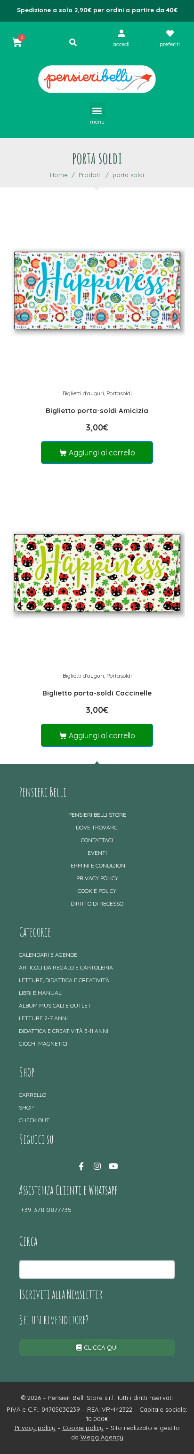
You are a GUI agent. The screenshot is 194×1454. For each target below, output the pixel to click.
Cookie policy (97, 890)
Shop (26, 1107)
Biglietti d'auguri (83, 393)
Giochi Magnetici (43, 1043)
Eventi (97, 852)
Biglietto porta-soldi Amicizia (97, 410)
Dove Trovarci (97, 827)
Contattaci (97, 840)
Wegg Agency (102, 1437)
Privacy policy (97, 878)
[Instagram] (97, 1166)
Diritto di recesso (97, 903)
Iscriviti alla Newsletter (61, 1294)
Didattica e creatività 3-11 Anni (63, 1030)
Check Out (34, 1120)
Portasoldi (119, 393)
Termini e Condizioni (97, 865)
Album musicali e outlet (55, 1005)
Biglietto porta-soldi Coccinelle (97, 692)
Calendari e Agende (48, 954)
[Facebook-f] (81, 1166)
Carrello (32, 1094)
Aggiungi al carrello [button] (102, 452)
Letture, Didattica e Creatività (64, 980)
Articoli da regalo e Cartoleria (66, 967)
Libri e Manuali (41, 992)
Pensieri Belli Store (97, 814)
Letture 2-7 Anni (43, 1018)
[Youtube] (113, 1166)
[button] (97, 110)
